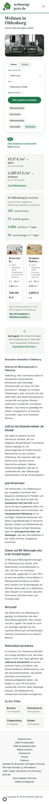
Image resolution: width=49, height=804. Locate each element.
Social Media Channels (24, 778)
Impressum (24, 753)
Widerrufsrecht (24, 749)
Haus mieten (15, 114)
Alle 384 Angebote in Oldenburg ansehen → (19, 315)
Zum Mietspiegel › (17, 185)
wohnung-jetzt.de (22, 6)
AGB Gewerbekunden (24, 746)
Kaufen (25, 64)
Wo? (10, 82)
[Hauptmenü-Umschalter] (44, 6)
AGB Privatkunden (24, 742)
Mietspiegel (30, 126)
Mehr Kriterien (14, 93)
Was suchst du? (14, 70)
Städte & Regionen (24, 781)
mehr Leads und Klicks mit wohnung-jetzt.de (22, 773)
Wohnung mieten (17, 108)
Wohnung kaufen (17, 120)
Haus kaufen (15, 126)
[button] (4, 799)
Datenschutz (24, 739)
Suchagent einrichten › (24, 346)
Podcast (24, 760)
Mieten (14, 64)
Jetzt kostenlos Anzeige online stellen (22, 145)
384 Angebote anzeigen (24, 100)
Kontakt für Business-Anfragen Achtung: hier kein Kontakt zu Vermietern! (24, 766)
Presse (24, 757)
